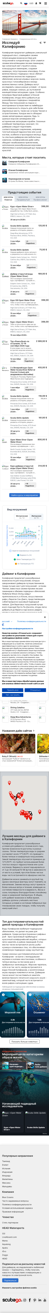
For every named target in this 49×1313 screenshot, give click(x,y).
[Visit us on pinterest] (35, 1300)
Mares (5, 1240)
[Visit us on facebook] (30, 1300)
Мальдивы (7, 1186)
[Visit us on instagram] (25, 1300)
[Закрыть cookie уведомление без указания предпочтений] (45, 617)
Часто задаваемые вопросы (15, 1201)
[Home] (8, 3)
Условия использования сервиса (17, 1208)
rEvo (4, 1251)
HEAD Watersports (13, 1228)
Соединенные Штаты (28, 39)
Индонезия (7, 1172)
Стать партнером (10, 1222)
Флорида (6, 1175)
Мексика (6, 1183)
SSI (3, 1233)
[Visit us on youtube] (45, 1300)
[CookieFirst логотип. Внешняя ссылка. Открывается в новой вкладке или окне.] (3, 625)
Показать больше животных (25, 1041)
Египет (5, 1165)
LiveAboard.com (9, 1237)
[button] (30, 813)
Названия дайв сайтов (17, 730)
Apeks (5, 1248)
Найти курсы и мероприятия (24, 495)
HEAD (4, 1258)
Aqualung (6, 1244)
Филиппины (7, 1179)
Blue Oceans (7, 1197)
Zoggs (5, 1255)
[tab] (8, 199)
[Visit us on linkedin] (40, 1300)
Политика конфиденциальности (16, 1204)
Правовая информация (13, 1211)
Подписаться (10, 1280)
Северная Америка (10, 39)
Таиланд (6, 1161)
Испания (6, 1168)
